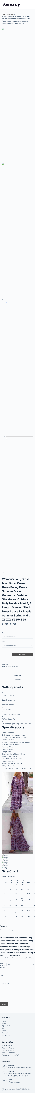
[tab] (17, 675)
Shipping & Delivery (8, 1050)
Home (4, 1021)
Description (17, 675)
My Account (6, 1026)
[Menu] (32, 4)
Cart (3, 1028)
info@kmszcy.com (14, 1082)
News (4, 1030)
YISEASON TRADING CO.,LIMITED (19, 1067)
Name (2, 967)
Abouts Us (5, 1033)
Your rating (2, 964)
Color (4, 633)
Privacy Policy (7, 1045)
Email (2, 976)
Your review (4, 984)
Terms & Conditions (8, 1053)
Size (3, 642)
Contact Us (6, 1035)
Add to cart (22, 654)
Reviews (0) (17, 679)
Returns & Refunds (8, 1048)
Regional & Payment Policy (11, 1055)
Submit (4, 1004)
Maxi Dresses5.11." (12, 666)
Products (5, 1023)
